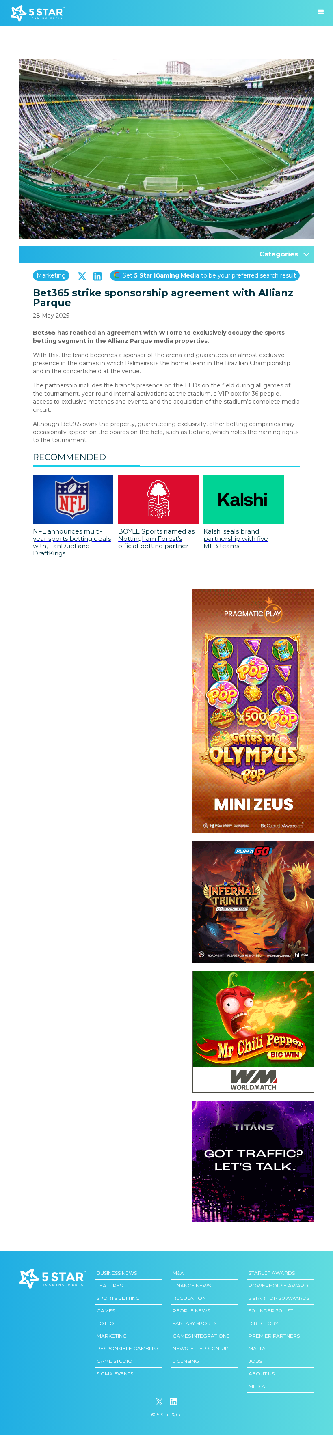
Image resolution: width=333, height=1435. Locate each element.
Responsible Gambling (129, 1348)
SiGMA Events (115, 1373)
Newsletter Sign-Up (201, 1348)
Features (110, 1285)
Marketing (51, 275)
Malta (257, 1348)
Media (257, 1386)
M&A (178, 1273)
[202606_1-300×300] (253, 975)
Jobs (255, 1361)
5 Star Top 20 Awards (279, 1298)
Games (106, 1311)
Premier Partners (274, 1336)
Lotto (105, 1323)
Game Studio (114, 1361)
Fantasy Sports (194, 1323)
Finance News (192, 1285)
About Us (262, 1373)
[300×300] (253, 845)
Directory (263, 1323)
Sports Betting (118, 1298)
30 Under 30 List (271, 1311)
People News (191, 1311)
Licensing (186, 1361)
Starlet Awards (272, 1273)
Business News (117, 1273)
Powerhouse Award (278, 1285)
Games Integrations (201, 1336)
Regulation (189, 1298)
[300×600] (253, 593)
